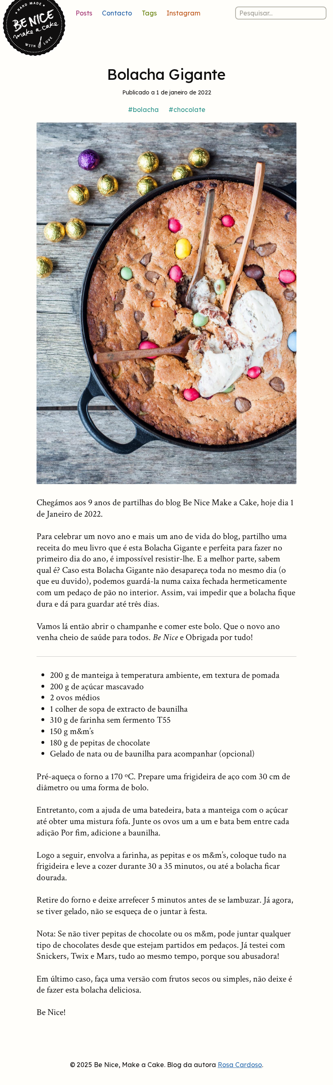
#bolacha (143, 109)
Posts (84, 13)
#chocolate (187, 109)
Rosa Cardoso (240, 1065)
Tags (149, 13)
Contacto (117, 13)
